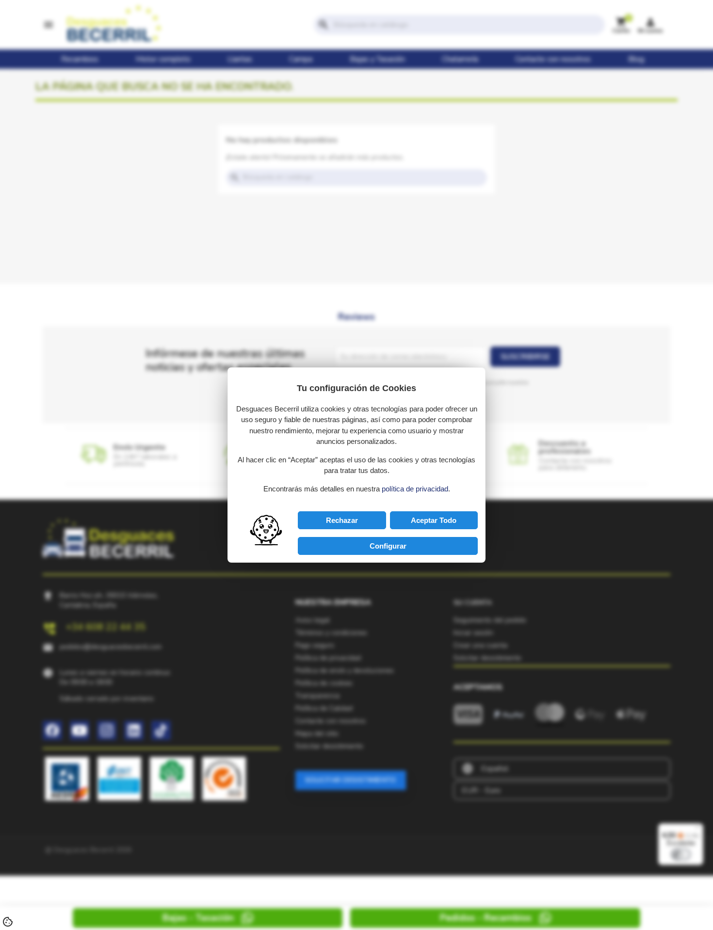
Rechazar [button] (342, 520)
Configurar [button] (388, 546)
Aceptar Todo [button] (433, 520)
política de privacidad (415, 489)
